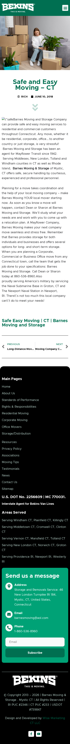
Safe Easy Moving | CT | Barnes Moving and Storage (35, 323)
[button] (65, 8)
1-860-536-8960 (26, 631)
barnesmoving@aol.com (31, 618)
